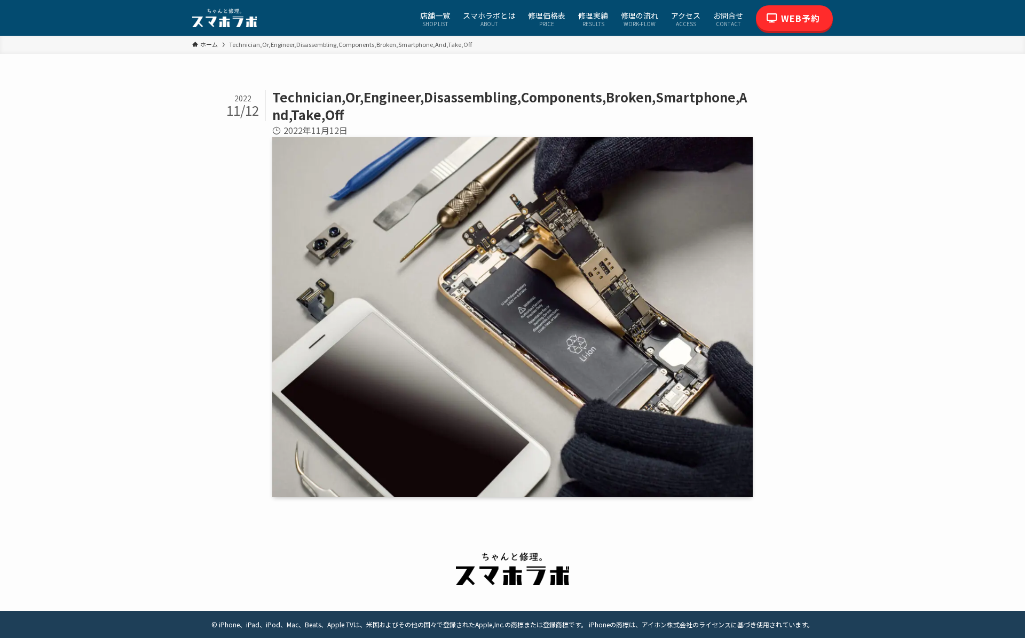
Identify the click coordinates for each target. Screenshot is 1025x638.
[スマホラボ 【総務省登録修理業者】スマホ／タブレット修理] (224, 18)
